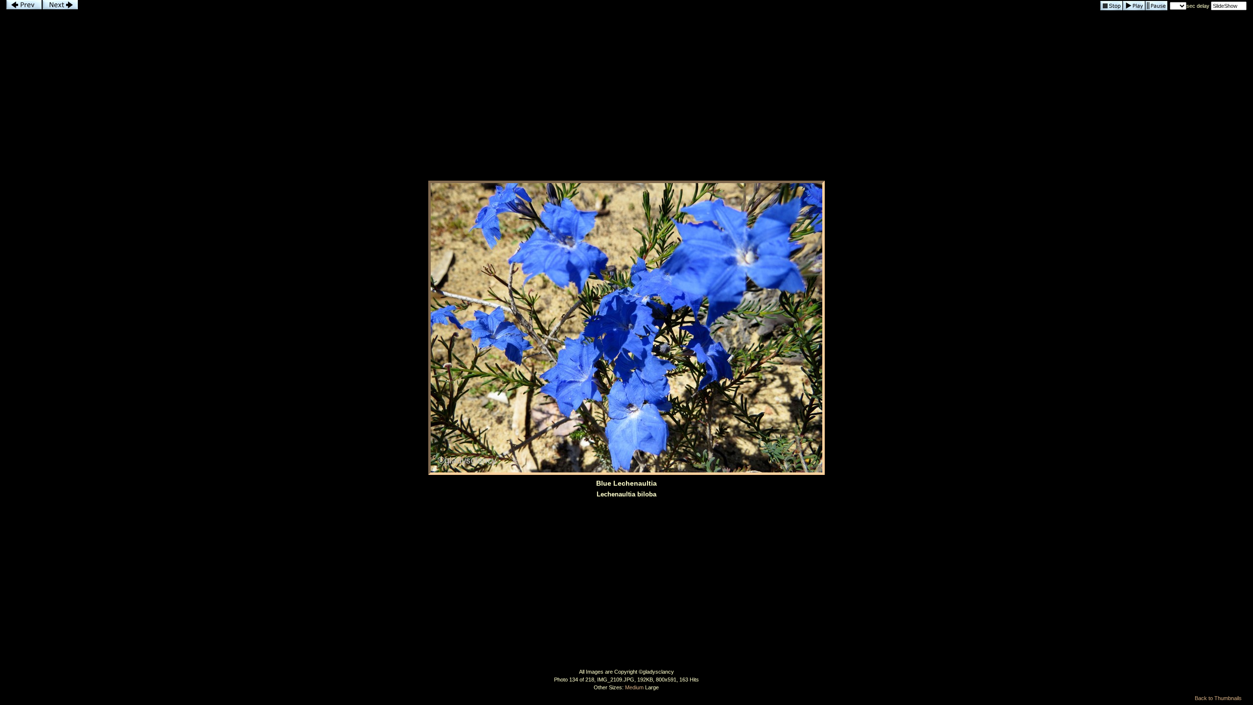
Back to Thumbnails (1218, 698)
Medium (634, 687)
